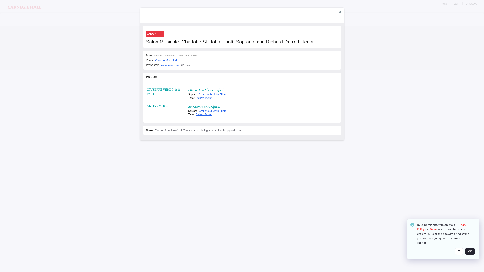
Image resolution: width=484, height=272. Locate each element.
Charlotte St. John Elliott (212, 94)
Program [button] (151, 76)
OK (470, 251)
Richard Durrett (204, 98)
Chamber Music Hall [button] (166, 60)
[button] (339, 12)
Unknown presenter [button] (170, 65)
